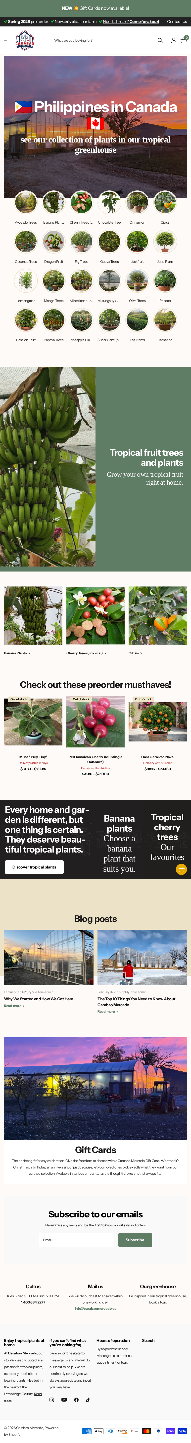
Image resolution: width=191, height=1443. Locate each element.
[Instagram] (51, 1400)
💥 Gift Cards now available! (95, 8)
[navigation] (177, 615)
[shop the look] (181, 869)
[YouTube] (64, 1400)
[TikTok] (88, 1400)
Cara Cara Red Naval (158, 757)
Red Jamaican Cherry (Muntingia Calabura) (95, 759)
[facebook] (76, 1400)
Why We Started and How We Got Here (38, 998)
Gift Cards (95, 1149)
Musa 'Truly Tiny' (33, 757)
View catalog (7, 40)
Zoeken (160, 40)
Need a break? (131, 21)
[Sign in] (174, 40)
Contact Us (177, 21)
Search (148, 1340)
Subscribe (135, 1239)
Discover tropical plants (34, 867)
